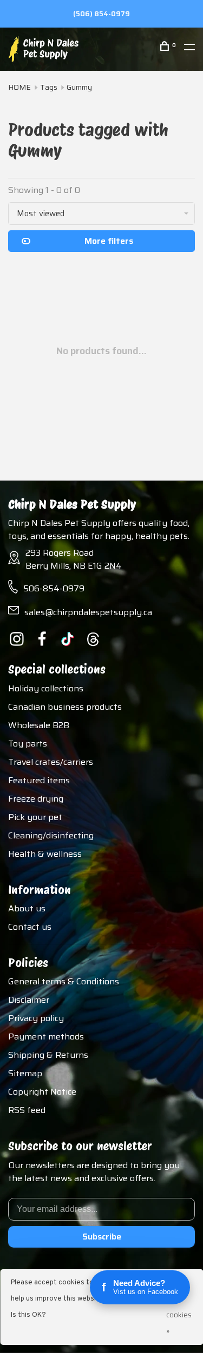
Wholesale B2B (38, 725)
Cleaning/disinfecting (51, 835)
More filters (108, 241)
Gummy (79, 87)
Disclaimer (28, 1000)
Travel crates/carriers (50, 762)
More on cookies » (179, 1307)
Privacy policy (36, 1018)
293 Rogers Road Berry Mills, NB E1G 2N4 (73, 559)
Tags (48, 87)
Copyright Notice (42, 1091)
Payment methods (46, 1036)
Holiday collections (45, 688)
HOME (19, 87)
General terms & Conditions (63, 981)
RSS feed (26, 1110)
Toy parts (27, 743)
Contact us (29, 927)
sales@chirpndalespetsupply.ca (88, 612)
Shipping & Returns (48, 1055)
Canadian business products (65, 707)
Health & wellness (45, 854)
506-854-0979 (53, 588)
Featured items (39, 780)
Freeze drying (35, 798)
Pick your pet (35, 817)
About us (26, 908)
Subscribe (101, 1236)
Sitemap (25, 1073)
